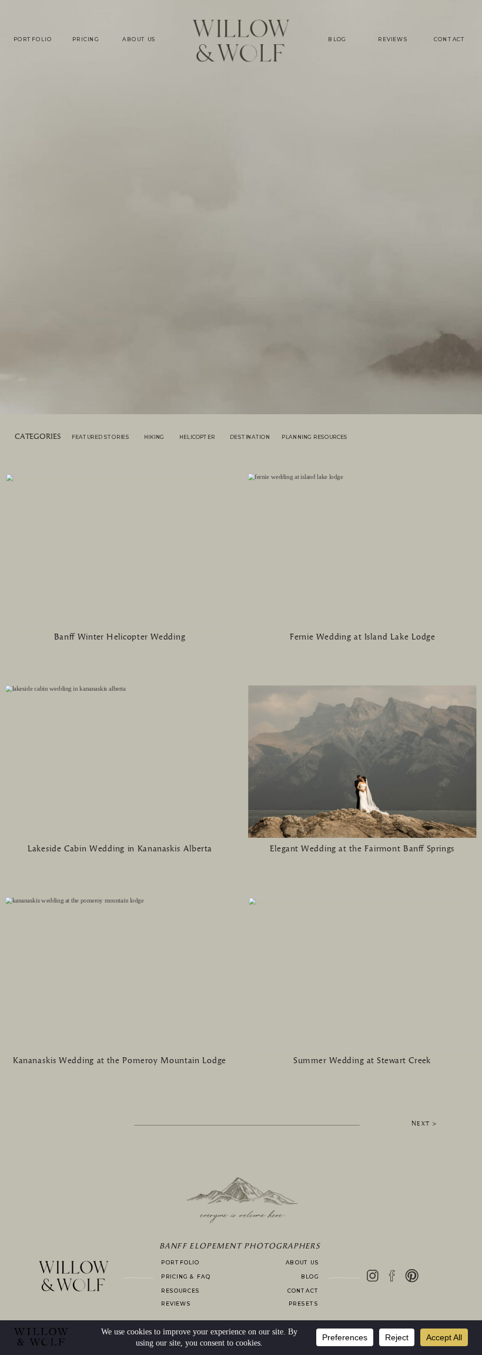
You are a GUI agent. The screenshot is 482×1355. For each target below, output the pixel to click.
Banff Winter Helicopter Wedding (119, 637)
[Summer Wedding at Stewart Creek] (362, 973)
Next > (424, 1124)
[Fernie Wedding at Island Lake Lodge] (362, 550)
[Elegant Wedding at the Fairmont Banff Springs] (362, 761)
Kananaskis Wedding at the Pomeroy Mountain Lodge (119, 1061)
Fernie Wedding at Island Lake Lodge (363, 637)
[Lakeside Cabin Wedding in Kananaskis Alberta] (120, 761)
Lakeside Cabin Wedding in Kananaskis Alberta (120, 849)
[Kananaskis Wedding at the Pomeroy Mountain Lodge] (120, 973)
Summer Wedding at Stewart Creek (362, 1061)
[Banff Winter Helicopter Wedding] (120, 550)
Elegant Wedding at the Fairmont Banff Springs (362, 849)
